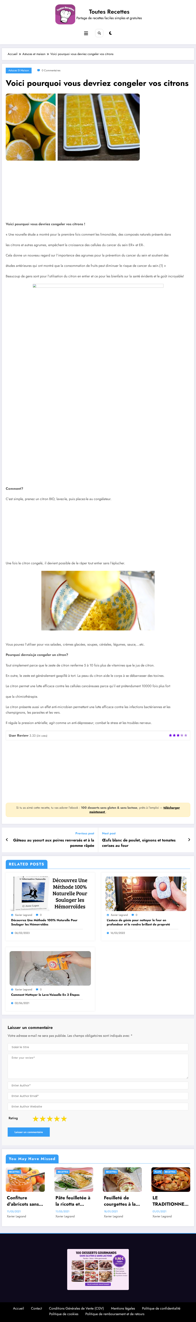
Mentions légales (123, 1308)
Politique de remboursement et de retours (114, 1313)
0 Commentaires (51, 70)
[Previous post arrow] (7, 840)
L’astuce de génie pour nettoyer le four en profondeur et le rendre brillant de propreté (138, 922)
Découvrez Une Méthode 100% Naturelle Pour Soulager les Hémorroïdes (44, 922)
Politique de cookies (63, 1313)
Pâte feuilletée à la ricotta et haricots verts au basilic (73, 1201)
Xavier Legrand (23, 915)
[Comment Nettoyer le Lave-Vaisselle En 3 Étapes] (50, 968)
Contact (36, 1308)
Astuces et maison (18, 70)
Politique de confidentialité (161, 1308)
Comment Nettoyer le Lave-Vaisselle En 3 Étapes (45, 995)
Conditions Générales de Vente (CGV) (76, 1308)
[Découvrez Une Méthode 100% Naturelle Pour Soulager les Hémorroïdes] (50, 893)
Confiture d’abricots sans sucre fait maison (25, 1201)
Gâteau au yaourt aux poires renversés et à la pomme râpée (53, 843)
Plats (158, 1172)
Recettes (14, 1172)
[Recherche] (99, 33)
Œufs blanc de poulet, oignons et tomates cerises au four (139, 843)
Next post (109, 833)
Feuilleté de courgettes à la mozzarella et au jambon (122, 1201)
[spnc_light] (110, 33)
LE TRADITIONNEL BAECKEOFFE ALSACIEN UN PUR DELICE (170, 1201)
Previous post (84, 833)
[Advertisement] (98, 194)
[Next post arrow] (189, 840)
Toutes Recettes (109, 11)
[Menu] (86, 33)
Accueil (18, 1308)
